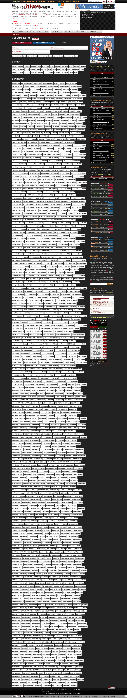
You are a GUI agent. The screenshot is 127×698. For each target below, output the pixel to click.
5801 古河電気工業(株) (99, 119)
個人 (91, 262)
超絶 (90, 262)
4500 (39, 56)
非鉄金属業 (95, 227)
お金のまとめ (96, 311)
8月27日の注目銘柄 (87, 17)
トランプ (105, 270)
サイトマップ (71, 689)
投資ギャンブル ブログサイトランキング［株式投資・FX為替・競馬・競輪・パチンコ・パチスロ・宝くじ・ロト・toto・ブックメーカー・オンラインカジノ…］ (101, 303)
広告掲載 (78, 689)
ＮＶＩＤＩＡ (97, 280)
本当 (99, 272)
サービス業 (95, 229)
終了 (99, 270)
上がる (93, 277)
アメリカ (96, 277)
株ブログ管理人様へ (62, 689)
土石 (104, 262)
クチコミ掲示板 (50, 1)
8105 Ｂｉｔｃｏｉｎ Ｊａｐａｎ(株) (101, 91)
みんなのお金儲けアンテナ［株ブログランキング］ (101, 298)
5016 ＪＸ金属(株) (97, 153)
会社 (100, 267)
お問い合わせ (45, 691)
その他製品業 (96, 232)
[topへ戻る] (111, 688)
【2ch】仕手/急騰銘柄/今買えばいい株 (22, 31)
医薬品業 (95, 247)
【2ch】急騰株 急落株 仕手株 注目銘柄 (21, 14)
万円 (110, 265)
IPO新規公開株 (30, 1)
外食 (94, 262)
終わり (98, 267)
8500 (69, 56)
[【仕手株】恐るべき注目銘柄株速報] (33, 9)
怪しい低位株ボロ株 (40, 1)
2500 (24, 56)
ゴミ (93, 272)
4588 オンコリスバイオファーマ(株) (101, 158)
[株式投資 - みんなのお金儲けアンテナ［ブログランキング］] (94, 63)
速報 (101, 270)
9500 (76, 56)
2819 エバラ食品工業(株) (99, 124)
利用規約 (44, 689)
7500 (61, 56)
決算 (111, 263)
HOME (14, 1)
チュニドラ (92, 267)
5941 (13, 51)
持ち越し (111, 270)
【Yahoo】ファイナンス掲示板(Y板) (39, 14)
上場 (101, 272)
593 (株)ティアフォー (98, 128)
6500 (54, 56)
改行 (94, 263)
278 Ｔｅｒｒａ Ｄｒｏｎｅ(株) (101, 122)
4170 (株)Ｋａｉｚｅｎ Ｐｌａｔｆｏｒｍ (102, 75)
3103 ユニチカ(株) (97, 86)
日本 (96, 265)
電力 (105, 267)
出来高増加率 (82, 31)
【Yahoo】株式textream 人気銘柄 (40, 31)
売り (107, 277)
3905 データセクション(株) (100, 81)
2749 (51, 48)
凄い (93, 265)
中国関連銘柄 (96, 211)
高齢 (98, 265)
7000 (58, 56)
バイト (97, 272)
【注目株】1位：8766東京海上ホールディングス (94, 12)
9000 (73, 56)
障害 (99, 262)
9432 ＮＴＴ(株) (97, 95)
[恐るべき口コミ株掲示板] (18, 697)
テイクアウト (110, 262)
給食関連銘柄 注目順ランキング (21, 43)
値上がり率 (57, 31)
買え (106, 270)
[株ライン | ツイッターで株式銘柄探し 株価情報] (102, 63)
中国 (106, 272)
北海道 (96, 267)
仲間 (106, 265)
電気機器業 (95, 221)
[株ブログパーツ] (98, 361)
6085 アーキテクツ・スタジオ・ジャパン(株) (101, 77)
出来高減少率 (95, 31)
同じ (95, 272)
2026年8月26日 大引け (88, 15)
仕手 (111, 268)
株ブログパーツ (76, 1)
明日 (36, 25)
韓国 (104, 265)
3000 (28, 56)
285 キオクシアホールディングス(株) (101, 109)
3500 (32, 56)
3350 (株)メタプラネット (99, 79)
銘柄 (110, 267)
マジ (94, 270)
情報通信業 (95, 224)
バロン (102, 262)
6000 (50, 56)
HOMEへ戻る (16, 34)
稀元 (107, 272)
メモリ (109, 267)
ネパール (92, 265)
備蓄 (107, 267)
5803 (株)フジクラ (97, 117)
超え (103, 265)
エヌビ (97, 262)
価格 (107, 265)
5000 (43, 56)
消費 (102, 272)
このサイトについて (52, 689)
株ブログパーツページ (106, 363)
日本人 (94, 267)
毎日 (98, 270)
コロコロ (110, 277)
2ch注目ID (68, 1)
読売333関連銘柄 (96, 196)
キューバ (106, 262)
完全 (101, 267)
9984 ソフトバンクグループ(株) (101, 93)
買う (94, 275)
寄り (109, 265)
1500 (17, 56)
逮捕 (101, 265)
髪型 (97, 265)
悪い (93, 262)
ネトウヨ (104, 277)
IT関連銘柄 (95, 190)
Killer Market (96, 308)
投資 (100, 262)
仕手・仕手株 (39, 28)
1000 (13, 56)
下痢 (108, 262)
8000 (65, 56)
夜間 (91, 272)
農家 (112, 272)
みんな (108, 270)
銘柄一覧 (24, 1)
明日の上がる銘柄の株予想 (99, 312)
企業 (100, 265)
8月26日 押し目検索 (87, 14)
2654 (13, 48)
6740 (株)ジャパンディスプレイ (101, 84)
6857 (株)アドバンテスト (99, 126)
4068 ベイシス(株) (97, 88)
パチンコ (96, 270)
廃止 (112, 265)
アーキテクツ (100, 277)
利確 (104, 272)
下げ (92, 263)
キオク (92, 270)
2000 (21, 56)
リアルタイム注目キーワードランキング (24, 23)
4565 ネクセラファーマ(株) (100, 178)
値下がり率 (70, 31)
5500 (47, 56)
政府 (102, 270)
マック (91, 277)
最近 (103, 267)
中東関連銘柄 (96, 188)
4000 (35, 56)
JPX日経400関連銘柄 (96, 185)
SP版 (18, 1)
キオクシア (102, 263)
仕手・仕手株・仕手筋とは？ (20, 18)
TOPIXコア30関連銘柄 (96, 193)
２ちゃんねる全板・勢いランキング (102, 174)
